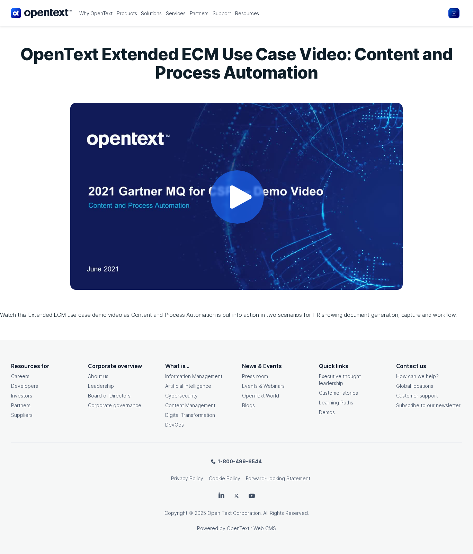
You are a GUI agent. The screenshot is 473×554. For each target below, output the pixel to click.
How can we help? (417, 376)
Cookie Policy (224, 478)
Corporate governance (114, 405)
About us (98, 376)
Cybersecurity (181, 396)
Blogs (248, 405)
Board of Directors (109, 396)
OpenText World (260, 396)
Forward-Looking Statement (278, 478)
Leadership (101, 386)
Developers (24, 386)
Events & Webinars (263, 386)
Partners (20, 405)
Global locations (414, 386)
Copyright (175, 513)
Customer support (417, 396)
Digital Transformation (190, 415)
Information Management (193, 376)
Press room (255, 376)
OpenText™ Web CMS (251, 528)
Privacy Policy (187, 478)
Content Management (190, 405)
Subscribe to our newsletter (428, 405)
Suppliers (22, 415)
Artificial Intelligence (188, 386)
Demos (327, 412)
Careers (20, 376)
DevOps (174, 425)
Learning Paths (336, 402)
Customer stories (338, 393)
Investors (21, 396)
